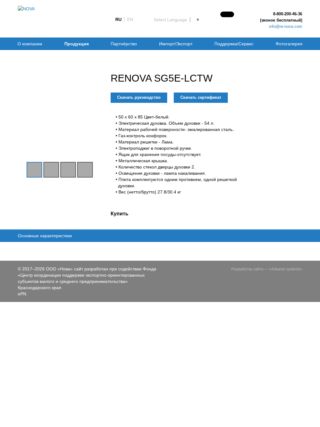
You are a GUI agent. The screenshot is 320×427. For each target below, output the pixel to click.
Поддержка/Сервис (233, 43)
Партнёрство (124, 43)
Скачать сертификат (200, 97)
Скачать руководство (139, 97)
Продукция (76, 43)
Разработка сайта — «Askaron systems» (266, 269)
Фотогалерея (289, 43)
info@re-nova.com (285, 26)
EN (130, 19)
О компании (30, 43)
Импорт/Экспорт (175, 43)
